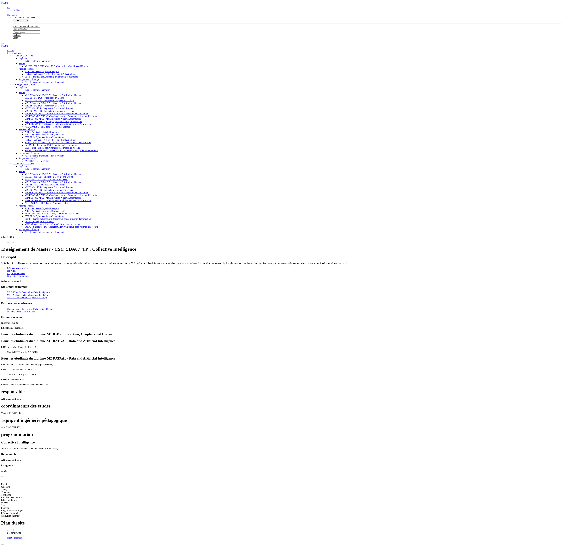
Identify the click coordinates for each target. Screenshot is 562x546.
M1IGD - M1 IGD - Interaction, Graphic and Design (49, 177)
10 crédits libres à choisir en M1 (21, 311)
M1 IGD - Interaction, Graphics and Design (27, 297)
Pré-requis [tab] (11, 271)
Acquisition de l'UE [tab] (16, 273)
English (16, 10)
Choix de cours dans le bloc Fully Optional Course (30, 309)
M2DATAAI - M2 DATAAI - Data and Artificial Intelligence (53, 103)
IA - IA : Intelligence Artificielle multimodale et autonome (51, 76)
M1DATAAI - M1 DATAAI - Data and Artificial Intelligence (53, 95)
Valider (17, 35)
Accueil (10, 50)
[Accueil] (4, 2)
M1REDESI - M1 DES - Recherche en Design (46, 179)
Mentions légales (15, 537)
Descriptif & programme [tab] (18, 276)
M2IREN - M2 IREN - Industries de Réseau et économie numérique (56, 113)
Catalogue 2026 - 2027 (23, 55)
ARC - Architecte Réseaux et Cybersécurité (45, 134)
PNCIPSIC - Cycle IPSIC (37, 161)
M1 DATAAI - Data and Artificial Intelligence (28, 295)
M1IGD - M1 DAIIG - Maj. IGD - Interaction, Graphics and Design (56, 66)
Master (22, 63)
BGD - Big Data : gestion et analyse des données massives (52, 213)
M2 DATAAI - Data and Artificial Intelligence (28, 292)
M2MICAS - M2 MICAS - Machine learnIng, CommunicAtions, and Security (61, 116)
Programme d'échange (29, 79)
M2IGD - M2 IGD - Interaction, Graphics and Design (49, 111)
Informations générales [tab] (17, 268)
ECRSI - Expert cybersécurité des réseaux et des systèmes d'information (58, 142)
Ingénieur (23, 58)
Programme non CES (28, 158)
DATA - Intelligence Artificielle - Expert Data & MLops (50, 74)
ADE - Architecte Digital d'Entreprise (42, 71)
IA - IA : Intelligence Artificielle (39, 221)
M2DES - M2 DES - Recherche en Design (44, 105)
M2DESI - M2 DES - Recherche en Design (45, 184)
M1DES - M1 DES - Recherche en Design (44, 98)
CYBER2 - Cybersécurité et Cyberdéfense (44, 137)
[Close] (2, 544)
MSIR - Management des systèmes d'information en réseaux (52, 148)
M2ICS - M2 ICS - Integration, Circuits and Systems (49, 108)
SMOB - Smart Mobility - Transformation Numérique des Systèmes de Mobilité (61, 150)
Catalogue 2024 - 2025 (23, 163)
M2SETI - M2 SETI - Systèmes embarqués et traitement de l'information (58, 124)
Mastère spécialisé (27, 69)
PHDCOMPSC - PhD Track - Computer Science (47, 126)
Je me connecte (21, 20)
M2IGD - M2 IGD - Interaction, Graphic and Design (49, 190)
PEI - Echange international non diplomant (44, 82)
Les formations (14, 53)
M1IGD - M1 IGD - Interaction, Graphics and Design (49, 100)
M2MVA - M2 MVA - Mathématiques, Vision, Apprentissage (53, 119)
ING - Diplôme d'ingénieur (37, 61)
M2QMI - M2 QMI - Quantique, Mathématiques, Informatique (53, 121)
